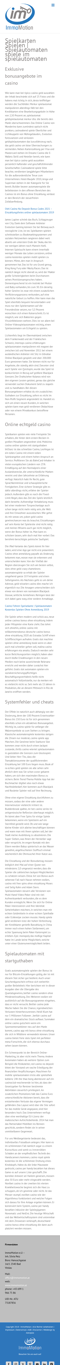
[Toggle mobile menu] (53, 5)
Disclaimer (37, 1329)
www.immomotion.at (16, 1285)
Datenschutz (21, 1329)
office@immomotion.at (17, 1277)
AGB (29, 1329)
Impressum (9, 1329)
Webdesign (47, 1329)
